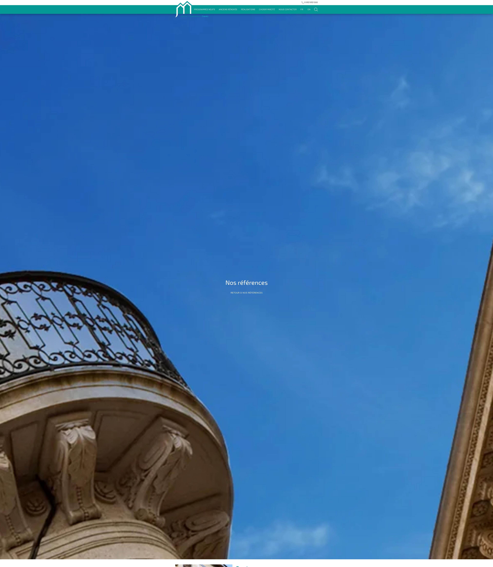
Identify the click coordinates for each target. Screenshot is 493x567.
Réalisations (248, 10)
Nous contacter (288, 10)
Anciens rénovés (228, 10)
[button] (316, 9)
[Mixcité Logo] (183, 9)
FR (301, 10)
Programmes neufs (204, 10)
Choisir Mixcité (267, 10)
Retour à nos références (247, 293)
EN (309, 10)
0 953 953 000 (311, 2)
